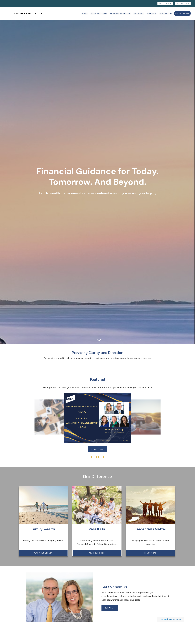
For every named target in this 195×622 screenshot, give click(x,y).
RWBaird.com (165, 3)
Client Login (183, 3)
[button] (85, 13)
